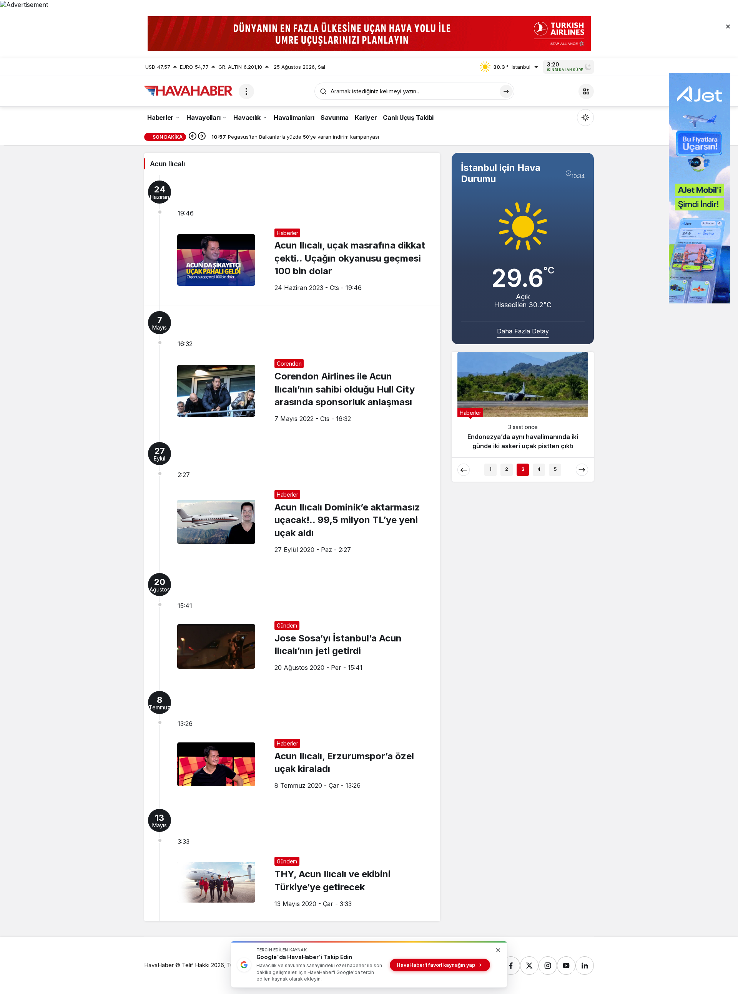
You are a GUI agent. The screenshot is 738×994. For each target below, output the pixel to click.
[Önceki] (192, 136)
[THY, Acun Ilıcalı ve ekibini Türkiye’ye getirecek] (292, 862)
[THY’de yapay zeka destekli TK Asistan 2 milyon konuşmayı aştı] (522, 404)
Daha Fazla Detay (523, 331)
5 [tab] (555, 469)
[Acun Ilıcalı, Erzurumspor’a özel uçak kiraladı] (292, 744)
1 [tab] (490, 469)
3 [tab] (523, 469)
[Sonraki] (201, 136)
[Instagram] (548, 965)
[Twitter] (529, 965)
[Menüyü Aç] (246, 91)
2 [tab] (506, 469)
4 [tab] (538, 469)
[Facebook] (511, 965)
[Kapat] (728, 26)
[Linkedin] (584, 965)
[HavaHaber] (188, 90)
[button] (586, 91)
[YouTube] (566, 965)
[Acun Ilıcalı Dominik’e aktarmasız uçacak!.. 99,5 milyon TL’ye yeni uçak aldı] (292, 501)
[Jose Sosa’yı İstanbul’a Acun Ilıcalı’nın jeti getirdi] (292, 626)
